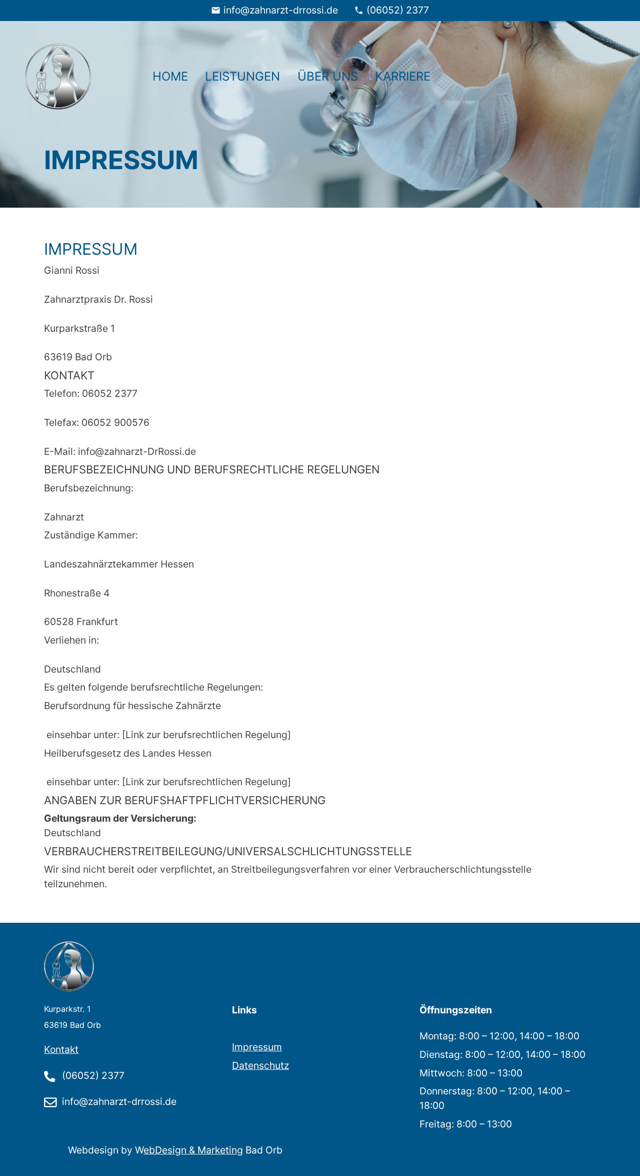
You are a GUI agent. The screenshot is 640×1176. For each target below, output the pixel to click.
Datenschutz (260, 1065)
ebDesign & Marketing (193, 1150)
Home (170, 76)
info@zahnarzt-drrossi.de (281, 10)
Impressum (257, 1047)
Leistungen (242, 76)
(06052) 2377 (397, 10)
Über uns (328, 76)
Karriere (402, 76)
